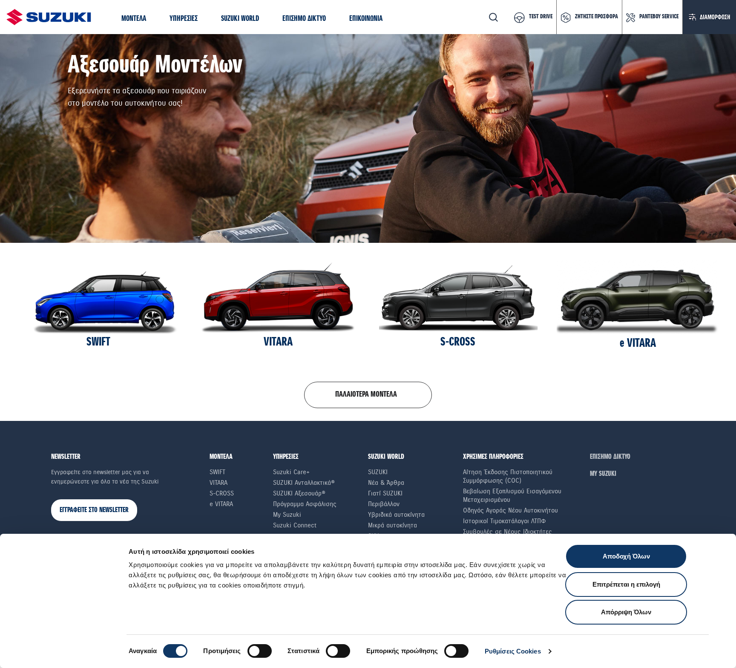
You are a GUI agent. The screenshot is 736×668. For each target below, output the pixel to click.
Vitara (218, 483)
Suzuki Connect (294, 525)
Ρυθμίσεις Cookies (513, 651)
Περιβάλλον (384, 504)
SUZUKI (378, 472)
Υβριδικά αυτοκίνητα (396, 514)
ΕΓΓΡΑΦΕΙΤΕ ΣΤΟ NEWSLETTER (94, 510)
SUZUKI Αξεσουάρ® (299, 493)
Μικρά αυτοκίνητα (392, 525)
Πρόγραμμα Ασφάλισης (304, 504)
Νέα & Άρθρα (386, 483)
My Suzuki (287, 514)
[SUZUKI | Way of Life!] (49, 17)
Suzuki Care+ (291, 472)
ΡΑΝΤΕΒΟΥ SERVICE (658, 16)
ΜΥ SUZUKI (603, 473)
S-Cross (222, 493)
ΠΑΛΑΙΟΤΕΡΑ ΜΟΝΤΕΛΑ (366, 394)
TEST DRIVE (540, 16)
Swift (217, 472)
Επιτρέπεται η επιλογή (626, 584)
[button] (133, 19)
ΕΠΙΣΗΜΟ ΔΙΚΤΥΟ (610, 456)
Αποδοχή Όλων (626, 556)
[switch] (259, 651)
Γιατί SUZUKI (385, 493)
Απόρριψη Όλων (626, 612)
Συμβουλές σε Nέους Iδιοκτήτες (507, 532)
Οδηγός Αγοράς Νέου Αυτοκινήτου (510, 510)
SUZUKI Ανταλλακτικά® (304, 483)
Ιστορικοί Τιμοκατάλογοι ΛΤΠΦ (504, 521)
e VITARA (221, 504)
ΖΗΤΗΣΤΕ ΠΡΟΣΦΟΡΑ (596, 16)
